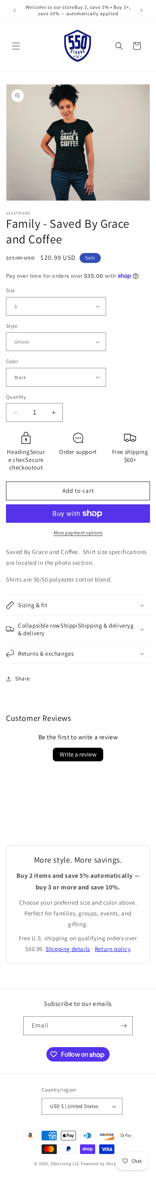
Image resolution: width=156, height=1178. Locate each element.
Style (11, 326)
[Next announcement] (141, 10)
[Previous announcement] (15, 10)
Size (10, 290)
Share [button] (22, 678)
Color (12, 361)
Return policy (113, 949)
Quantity (16, 396)
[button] (16, 46)
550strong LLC (65, 1163)
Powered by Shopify (101, 1163)
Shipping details (68, 949)
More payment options (78, 533)
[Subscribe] (123, 1025)
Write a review (78, 754)
